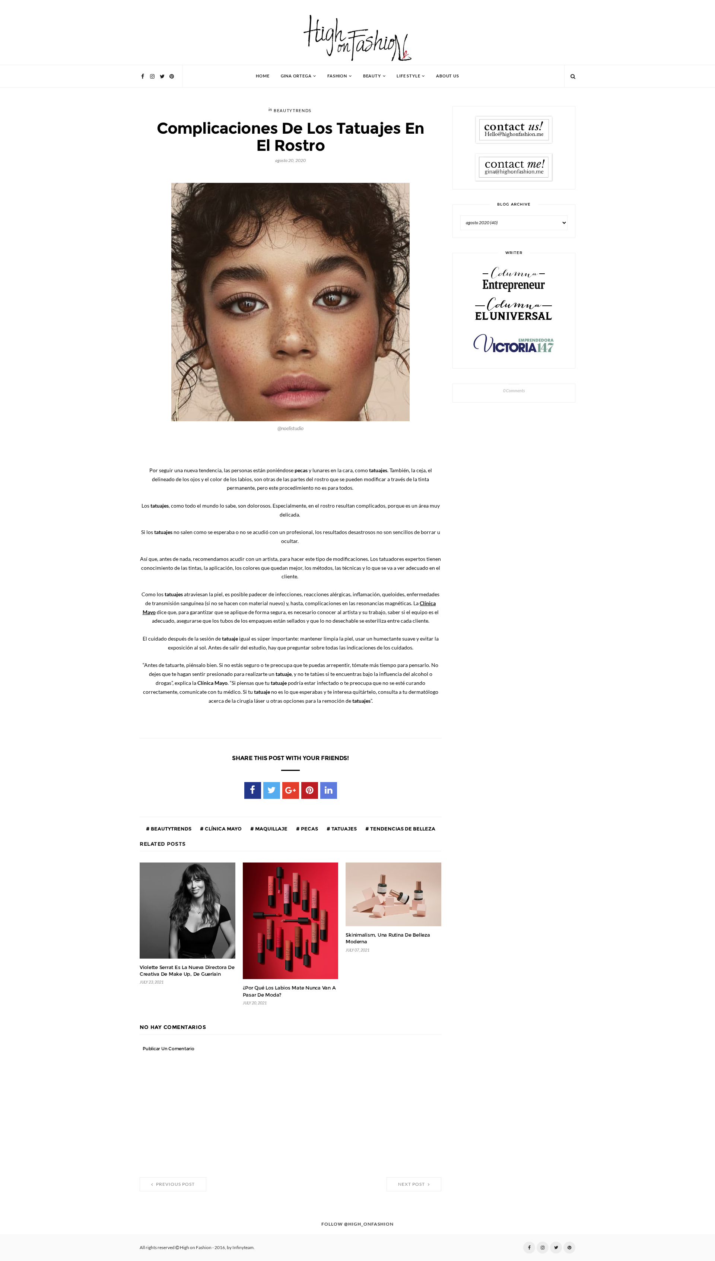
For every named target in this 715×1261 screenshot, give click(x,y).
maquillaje (270, 829)
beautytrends (293, 111)
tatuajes (343, 829)
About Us (447, 76)
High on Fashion (196, 1247)
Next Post (412, 1184)
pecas (309, 829)
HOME (262, 76)
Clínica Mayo (223, 829)
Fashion (337, 76)
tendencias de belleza (402, 829)
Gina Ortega (296, 76)
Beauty (372, 76)
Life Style (408, 76)
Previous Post (175, 1184)
